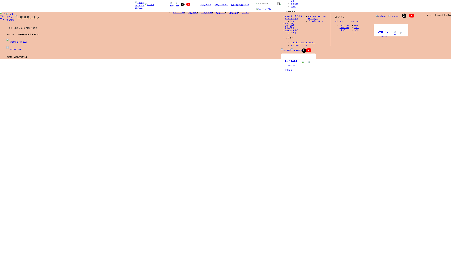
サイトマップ (313, 19)
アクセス (245, 12)
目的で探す (193, 12)
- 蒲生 (356, 27)
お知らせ (205, 5)
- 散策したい (344, 27)
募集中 (293, 6)
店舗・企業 (233, 12)
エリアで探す (207, 12)
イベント (179, 12)
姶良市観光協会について (240, 5)
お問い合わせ (290, 28)
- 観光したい (344, 25)
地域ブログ (221, 12)
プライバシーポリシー (316, 21)
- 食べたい (343, 30)
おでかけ (294, 3)
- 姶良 (356, 25)
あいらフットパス (221, 5)
